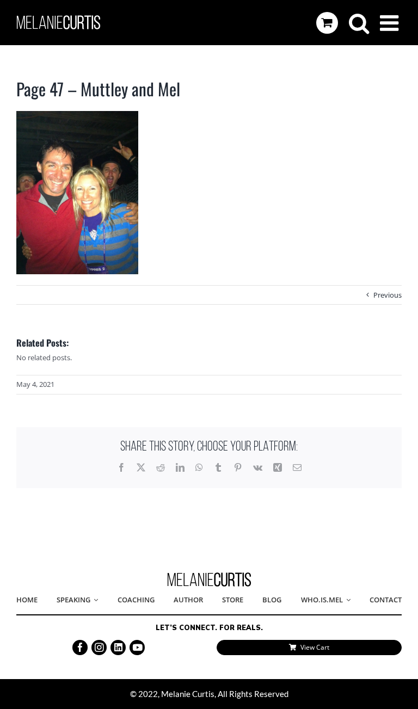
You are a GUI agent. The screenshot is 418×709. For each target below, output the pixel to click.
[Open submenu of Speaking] (94, 600)
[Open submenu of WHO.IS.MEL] (347, 600)
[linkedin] (118, 647)
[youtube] (137, 647)
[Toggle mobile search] (359, 23)
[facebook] (80, 647)
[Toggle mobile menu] (391, 23)
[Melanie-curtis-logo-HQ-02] (209, 576)
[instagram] (99, 647)
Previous (387, 295)
